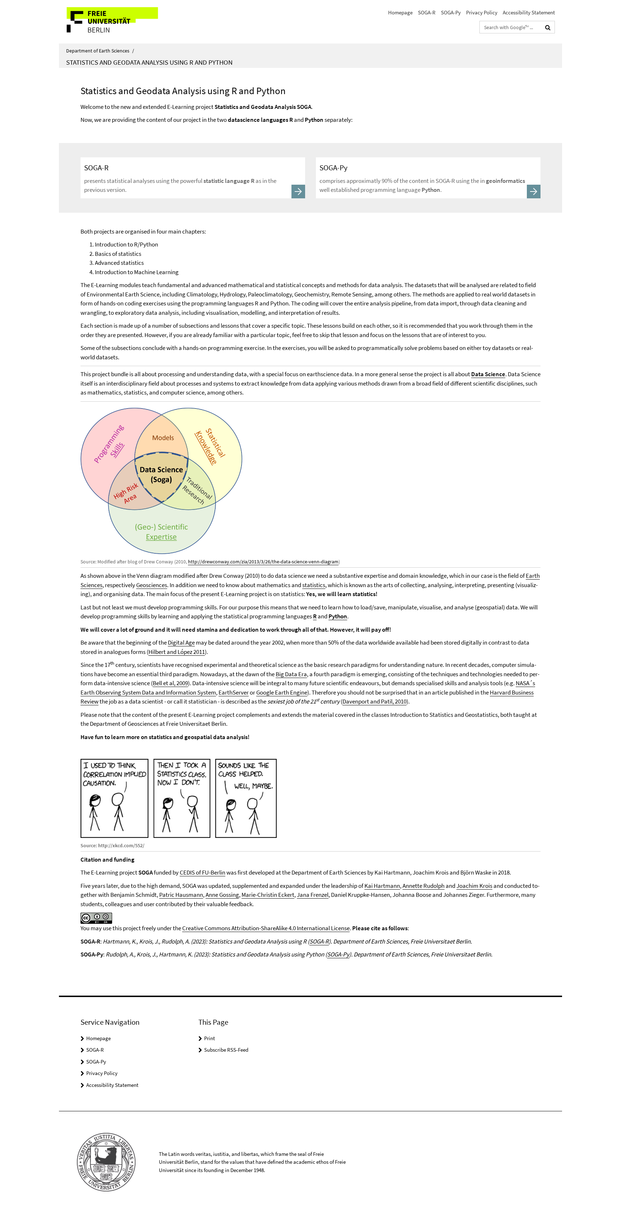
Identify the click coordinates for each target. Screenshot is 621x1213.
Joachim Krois (474, 886)
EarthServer (233, 692)
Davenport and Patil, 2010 (374, 701)
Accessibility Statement (529, 12)
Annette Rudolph (423, 886)
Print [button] (209, 1038)
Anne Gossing (222, 895)
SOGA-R (427, 12)
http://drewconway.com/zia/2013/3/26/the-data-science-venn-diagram (263, 561)
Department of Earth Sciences (100, 50)
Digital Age (181, 642)
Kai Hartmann (382, 886)
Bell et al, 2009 (170, 683)
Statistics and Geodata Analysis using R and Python (149, 62)
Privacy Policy (481, 12)
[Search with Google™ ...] (548, 27)
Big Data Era (291, 674)
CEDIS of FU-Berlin (202, 872)
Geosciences (151, 585)
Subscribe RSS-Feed (226, 1049)
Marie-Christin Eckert (268, 895)
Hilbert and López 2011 (176, 652)
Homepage (400, 12)
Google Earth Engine (281, 692)
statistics (313, 585)
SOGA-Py (451, 12)
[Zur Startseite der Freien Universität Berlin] (119, 21)
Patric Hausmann (181, 895)
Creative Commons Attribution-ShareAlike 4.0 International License (266, 928)
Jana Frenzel (312, 895)
